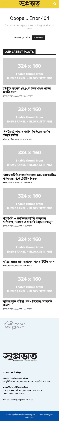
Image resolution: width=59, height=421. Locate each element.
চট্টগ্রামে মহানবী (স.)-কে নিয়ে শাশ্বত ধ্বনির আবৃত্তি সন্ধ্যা (27, 90)
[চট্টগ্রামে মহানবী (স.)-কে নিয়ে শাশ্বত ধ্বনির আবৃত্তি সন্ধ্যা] (29, 71)
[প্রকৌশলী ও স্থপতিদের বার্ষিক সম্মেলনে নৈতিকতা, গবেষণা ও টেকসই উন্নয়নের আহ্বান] (29, 201)
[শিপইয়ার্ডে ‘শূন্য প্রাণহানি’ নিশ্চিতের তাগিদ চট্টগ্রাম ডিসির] (29, 115)
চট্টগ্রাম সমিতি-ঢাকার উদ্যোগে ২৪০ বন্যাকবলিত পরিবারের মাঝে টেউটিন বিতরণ (29, 177)
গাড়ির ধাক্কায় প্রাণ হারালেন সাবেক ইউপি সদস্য (29, 262)
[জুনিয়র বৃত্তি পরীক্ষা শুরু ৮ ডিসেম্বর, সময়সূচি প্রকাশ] (29, 284)
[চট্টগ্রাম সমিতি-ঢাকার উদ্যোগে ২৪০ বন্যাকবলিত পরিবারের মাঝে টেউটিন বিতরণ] (29, 158)
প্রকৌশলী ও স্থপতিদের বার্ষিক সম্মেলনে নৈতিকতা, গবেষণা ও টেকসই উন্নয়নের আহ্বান (28, 220)
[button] (4, 4)
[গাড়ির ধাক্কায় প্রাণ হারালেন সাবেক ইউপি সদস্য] (29, 245)
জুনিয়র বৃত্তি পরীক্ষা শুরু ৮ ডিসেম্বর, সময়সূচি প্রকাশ (27, 303)
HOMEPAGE (38, 37)
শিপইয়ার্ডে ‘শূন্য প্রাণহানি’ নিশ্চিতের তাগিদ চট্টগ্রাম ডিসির (26, 133)
